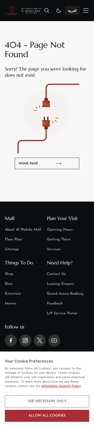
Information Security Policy (61, 386)
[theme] (59, 10)
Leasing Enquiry (60, 284)
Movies (10, 303)
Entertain (13, 294)
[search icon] (47, 10)
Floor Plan (13, 239)
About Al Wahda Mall (23, 230)
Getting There (59, 239)
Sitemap (12, 249)
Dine (9, 284)
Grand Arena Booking (65, 294)
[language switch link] (86, 10)
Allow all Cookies (47, 415)
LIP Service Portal (62, 313)
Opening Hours (60, 230)
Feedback (55, 303)
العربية (72, 10)
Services (53, 249)
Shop (9, 274)
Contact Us (56, 274)
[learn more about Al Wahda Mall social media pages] (11, 340)
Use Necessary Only (47, 401)
